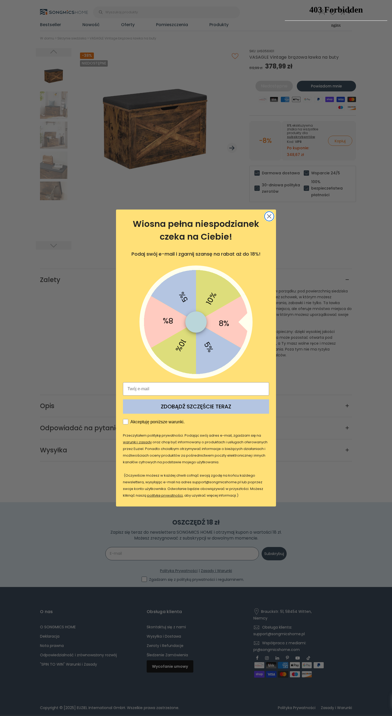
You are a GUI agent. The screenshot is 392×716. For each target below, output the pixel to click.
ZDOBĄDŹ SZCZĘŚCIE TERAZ (196, 406)
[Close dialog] (269, 216)
